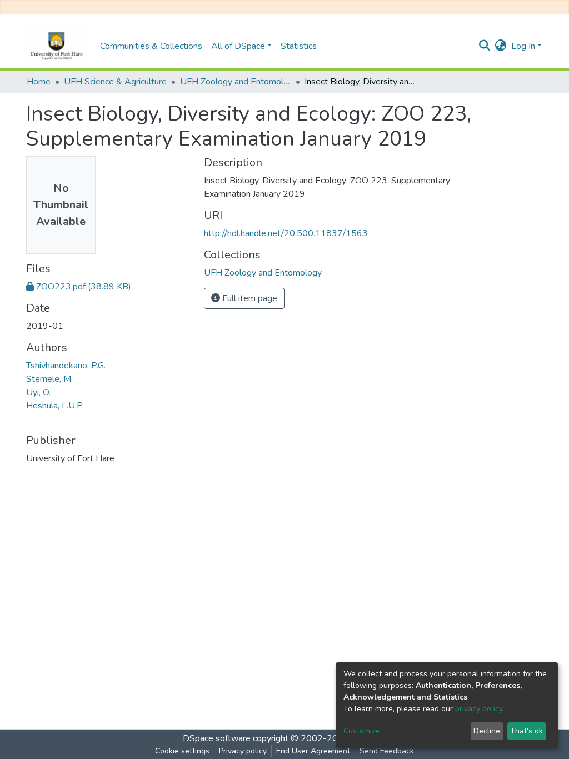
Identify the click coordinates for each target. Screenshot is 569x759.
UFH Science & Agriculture (115, 82)
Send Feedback (387, 751)
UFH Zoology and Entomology (235, 82)
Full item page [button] (248, 298)
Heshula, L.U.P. (55, 406)
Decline (486, 731)
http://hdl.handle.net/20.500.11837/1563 (286, 233)
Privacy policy (243, 751)
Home (39, 82)
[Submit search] (485, 46)
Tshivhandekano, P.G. (66, 365)
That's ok (526, 731)
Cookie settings (182, 751)
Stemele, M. (49, 379)
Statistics (299, 46)
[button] (501, 46)
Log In (523, 46)
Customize (361, 731)
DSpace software (217, 738)
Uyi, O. (38, 392)
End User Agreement (313, 751)
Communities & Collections (151, 46)
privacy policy (478, 708)
